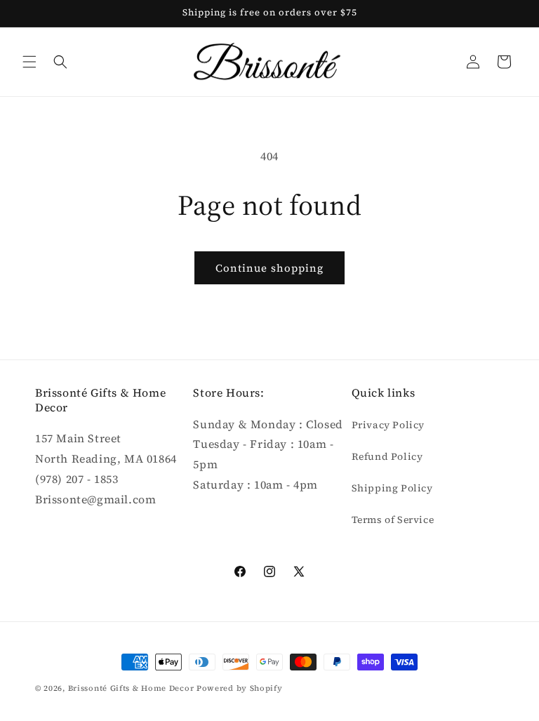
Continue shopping (269, 267)
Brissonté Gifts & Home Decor (131, 688)
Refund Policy (387, 456)
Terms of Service (393, 519)
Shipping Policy (392, 488)
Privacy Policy (388, 425)
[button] (29, 61)
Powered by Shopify (240, 688)
